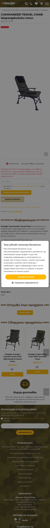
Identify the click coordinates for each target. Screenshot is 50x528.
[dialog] (25, 264)
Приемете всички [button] (26, 277)
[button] (25, 282)
